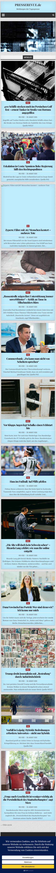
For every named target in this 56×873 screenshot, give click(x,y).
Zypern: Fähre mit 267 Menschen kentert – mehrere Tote (28, 231)
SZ (28, 226)
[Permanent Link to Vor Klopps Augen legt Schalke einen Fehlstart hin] (28, 399)
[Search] (53, 15)
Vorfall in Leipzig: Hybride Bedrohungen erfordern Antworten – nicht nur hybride (28, 731)
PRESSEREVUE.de (28, 5)
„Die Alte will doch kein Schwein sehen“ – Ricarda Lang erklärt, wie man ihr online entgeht (28, 548)
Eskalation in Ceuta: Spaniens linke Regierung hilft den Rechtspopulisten (27, 167)
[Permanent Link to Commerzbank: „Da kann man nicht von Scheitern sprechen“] (28, 338)
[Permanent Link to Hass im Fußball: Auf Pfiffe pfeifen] (28, 461)
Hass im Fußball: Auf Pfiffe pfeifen (28, 481)
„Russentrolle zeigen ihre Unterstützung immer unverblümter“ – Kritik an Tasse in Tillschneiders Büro (28, 299)
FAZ (28, 162)
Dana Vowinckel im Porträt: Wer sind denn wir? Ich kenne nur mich (28, 608)
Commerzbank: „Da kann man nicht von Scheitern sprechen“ (28, 360)
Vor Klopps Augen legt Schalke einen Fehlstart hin (28, 426)
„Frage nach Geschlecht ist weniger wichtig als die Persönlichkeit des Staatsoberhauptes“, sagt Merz (28, 799)
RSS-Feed (21, 117)
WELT (28, 103)
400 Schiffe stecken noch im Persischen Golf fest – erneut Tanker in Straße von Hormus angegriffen (28, 109)
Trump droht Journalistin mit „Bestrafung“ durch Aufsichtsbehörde (28, 675)
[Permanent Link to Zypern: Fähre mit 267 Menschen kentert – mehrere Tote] (28, 204)
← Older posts (6, 825)
